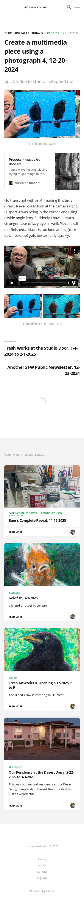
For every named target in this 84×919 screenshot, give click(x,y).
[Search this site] (69, 7)
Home (42, 859)
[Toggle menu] (77, 7)
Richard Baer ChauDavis (25, 33)
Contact (42, 872)
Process (53, 33)
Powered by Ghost (42, 891)
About (42, 865)
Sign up (42, 878)
